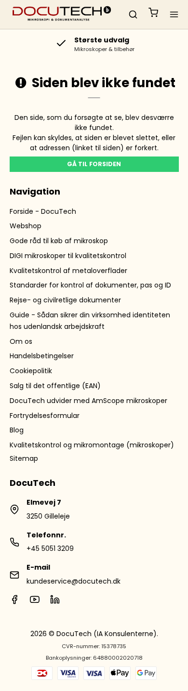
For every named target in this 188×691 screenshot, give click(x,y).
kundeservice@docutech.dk (74, 581)
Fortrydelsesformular (45, 415)
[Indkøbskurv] (153, 14)
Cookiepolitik (31, 371)
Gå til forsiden (94, 164)
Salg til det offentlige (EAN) (55, 386)
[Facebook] (14, 602)
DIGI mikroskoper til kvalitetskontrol (68, 256)
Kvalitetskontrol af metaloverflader (68, 270)
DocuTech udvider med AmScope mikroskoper (88, 400)
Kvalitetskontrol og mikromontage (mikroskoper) (92, 445)
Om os (21, 341)
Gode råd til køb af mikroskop (59, 241)
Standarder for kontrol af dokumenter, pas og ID (90, 285)
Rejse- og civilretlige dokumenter (65, 300)
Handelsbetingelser (42, 356)
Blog (17, 430)
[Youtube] (35, 602)
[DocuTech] (62, 14)
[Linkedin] (55, 602)
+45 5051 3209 (50, 548)
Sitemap (24, 458)
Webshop (25, 226)
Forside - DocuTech (43, 211)
